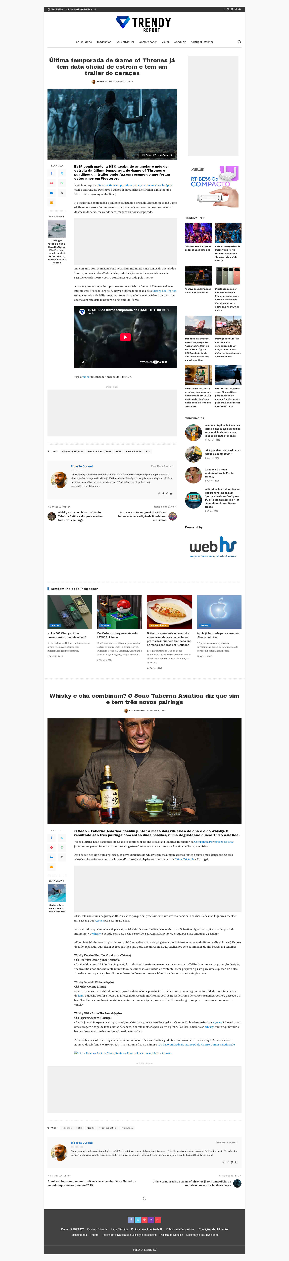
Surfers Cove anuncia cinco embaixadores (57, 908)
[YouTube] (240, 9)
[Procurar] (239, 42)
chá (80, 1128)
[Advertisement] (125, 241)
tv (149, 451)
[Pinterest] (232, 9)
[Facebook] (224, 9)
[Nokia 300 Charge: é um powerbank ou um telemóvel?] (69, 612)
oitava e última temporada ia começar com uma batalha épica (134, 185)
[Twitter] (228, 9)
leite (80, 995)
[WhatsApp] (62, 183)
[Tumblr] (62, 193)
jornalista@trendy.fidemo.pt (82, 9)
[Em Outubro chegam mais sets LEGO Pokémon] (119, 612)
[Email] (51, 202)
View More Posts (161, 466)
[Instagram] (236, 9)
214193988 (57, 9)
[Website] (159, 494)
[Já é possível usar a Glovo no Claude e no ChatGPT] (193, 454)
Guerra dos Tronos (164, 290)
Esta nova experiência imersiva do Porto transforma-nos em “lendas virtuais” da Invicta (227, 253)
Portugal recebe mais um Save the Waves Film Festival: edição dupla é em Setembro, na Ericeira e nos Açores (56, 252)
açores (68, 1128)
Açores (99, 920)
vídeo (86, 376)
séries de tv (134, 451)
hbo (119, 451)
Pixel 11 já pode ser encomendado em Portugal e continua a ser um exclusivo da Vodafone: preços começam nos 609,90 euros (227, 300)
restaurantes (108, 1128)
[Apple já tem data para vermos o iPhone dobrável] (219, 612)
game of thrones (73, 451)
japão (91, 1128)
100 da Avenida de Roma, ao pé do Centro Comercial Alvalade (196, 1044)
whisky (96, 933)
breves (55, 625)
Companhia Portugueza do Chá (213, 841)
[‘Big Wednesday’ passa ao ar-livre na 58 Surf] (198, 276)
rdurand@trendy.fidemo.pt (85, 486)
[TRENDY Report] (144, 24)
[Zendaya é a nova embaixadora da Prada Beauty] (193, 475)
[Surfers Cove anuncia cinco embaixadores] (57, 893)
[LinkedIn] (51, 193)
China (178, 859)
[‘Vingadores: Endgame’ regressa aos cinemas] (198, 233)
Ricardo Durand (104, 81)
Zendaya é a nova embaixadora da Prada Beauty (219, 473)
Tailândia (188, 859)
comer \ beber (159, 625)
